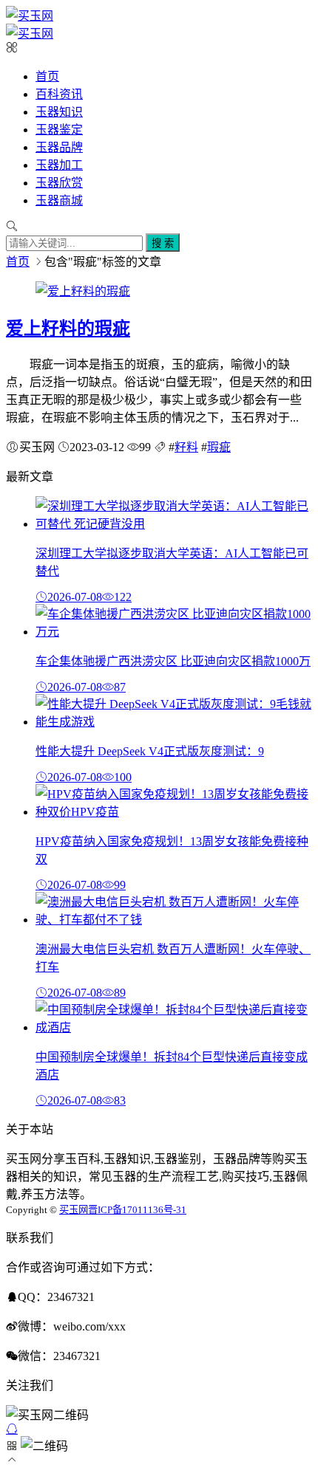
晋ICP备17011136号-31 (137, 1209)
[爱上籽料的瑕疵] (82, 291)
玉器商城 (59, 200)
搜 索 (163, 243)
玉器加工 (59, 165)
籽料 (186, 447)
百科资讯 (59, 94)
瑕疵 (219, 447)
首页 (47, 76)
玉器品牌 (59, 147)
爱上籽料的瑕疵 (68, 328)
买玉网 (73, 1209)
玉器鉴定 (59, 129)
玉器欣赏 (59, 182)
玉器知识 (59, 112)
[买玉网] (29, 16)
